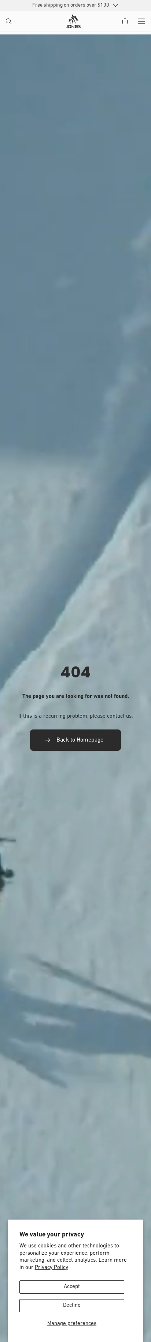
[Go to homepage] (73, 21)
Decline (72, 1305)
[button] (9, 22)
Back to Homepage (79, 740)
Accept (72, 1287)
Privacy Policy (51, 1268)
